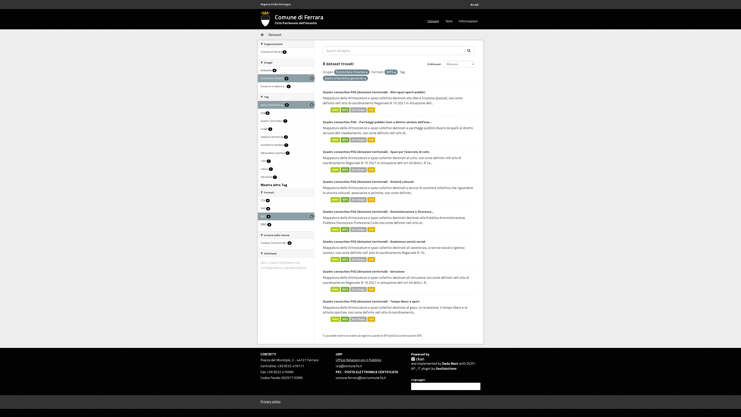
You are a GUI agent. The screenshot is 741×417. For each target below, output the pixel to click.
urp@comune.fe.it (349, 366)
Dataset (433, 21)
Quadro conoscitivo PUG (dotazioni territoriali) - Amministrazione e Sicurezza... (378, 211)
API (386, 335)
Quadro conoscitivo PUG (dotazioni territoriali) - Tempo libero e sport (371, 301)
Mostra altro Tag (274, 184)
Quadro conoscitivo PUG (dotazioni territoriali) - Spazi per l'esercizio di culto (376, 151)
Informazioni (468, 21)
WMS (335, 110)
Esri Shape (358, 110)
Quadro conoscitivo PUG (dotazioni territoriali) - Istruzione (363, 271)
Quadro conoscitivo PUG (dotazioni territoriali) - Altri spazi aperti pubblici (374, 92)
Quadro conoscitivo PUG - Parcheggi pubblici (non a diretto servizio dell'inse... (377, 122)
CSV (371, 110)
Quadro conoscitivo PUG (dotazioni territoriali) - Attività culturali (368, 181)
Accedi (474, 5)
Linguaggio (418, 380)
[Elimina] (367, 72)
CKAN (417, 359)
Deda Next (450, 363)
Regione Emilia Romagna (276, 4)
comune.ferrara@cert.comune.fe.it (361, 377)
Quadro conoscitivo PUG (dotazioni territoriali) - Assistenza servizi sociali (374, 241)
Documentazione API (408, 335)
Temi (449, 21)
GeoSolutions (446, 368)
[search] (469, 50)
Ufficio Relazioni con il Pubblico (358, 360)
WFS (345, 110)
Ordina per (434, 64)
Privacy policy (271, 401)
